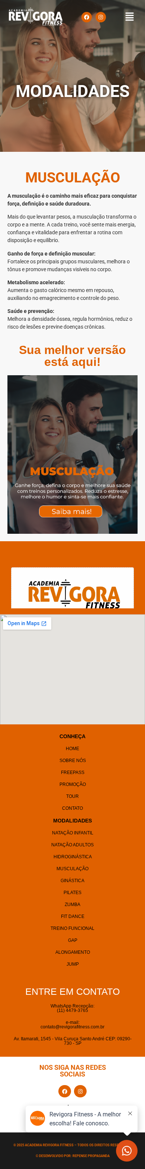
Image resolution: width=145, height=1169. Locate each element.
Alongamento (72, 952)
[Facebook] (86, 17)
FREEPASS (72, 772)
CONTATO (72, 808)
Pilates (72, 892)
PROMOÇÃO (72, 784)
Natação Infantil (72, 833)
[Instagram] (101, 17)
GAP (72, 940)
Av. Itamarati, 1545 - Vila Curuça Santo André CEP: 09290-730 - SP (73, 1041)
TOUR (72, 796)
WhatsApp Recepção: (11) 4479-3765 (72, 1008)
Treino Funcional (72, 928)
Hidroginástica (73, 856)
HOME (72, 748)
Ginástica (72, 880)
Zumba (72, 904)
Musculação (72, 868)
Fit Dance (72, 916)
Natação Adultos (72, 844)
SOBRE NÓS (72, 760)
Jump (73, 964)
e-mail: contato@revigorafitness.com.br (72, 1024)
